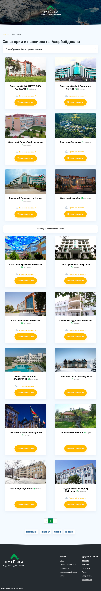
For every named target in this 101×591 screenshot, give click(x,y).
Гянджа (69, 531)
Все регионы (87, 576)
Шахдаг (45, 531)
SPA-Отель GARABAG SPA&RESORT (25, 377)
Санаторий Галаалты (70, 142)
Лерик (57, 531)
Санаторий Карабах (70, 198)
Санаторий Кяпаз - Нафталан (75, 264)
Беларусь (86, 568)
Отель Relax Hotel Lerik (72, 432)
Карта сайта (87, 580)
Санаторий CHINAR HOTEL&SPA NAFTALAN (26, 87)
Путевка (19, 588)
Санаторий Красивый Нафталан (25, 264)
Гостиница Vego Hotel (21, 488)
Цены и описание (25, 102)
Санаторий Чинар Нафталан (25, 320)
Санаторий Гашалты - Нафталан (25, 198)
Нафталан (31, 531)
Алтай (62, 576)
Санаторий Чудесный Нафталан (75, 320)
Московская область (68, 572)
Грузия (84, 572)
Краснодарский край (68, 564)
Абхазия (85, 561)
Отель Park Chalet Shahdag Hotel (75, 376)
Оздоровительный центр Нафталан (75, 489)
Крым (62, 561)
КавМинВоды (65, 568)
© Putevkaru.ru (7, 588)
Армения (85, 564)
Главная (6, 34)
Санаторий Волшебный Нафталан (25, 142)
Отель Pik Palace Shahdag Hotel (25, 432)
